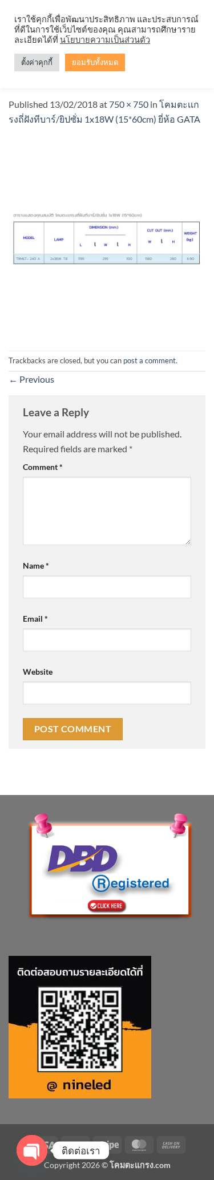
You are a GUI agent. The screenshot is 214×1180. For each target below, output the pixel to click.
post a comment (149, 360)
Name (36, 565)
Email (35, 618)
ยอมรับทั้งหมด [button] (95, 62)
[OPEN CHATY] (32, 1150)
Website (38, 671)
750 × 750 (128, 104)
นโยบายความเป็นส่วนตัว (105, 39)
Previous (31, 379)
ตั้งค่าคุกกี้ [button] (37, 62)
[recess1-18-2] (107, 237)
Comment (43, 467)
